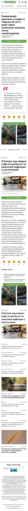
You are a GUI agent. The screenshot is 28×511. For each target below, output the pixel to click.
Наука (4, 402)
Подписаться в (14, 41)
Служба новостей (7, 36)
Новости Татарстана (8, 352)
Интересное (6, 12)
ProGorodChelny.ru (7, 216)
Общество (5, 157)
